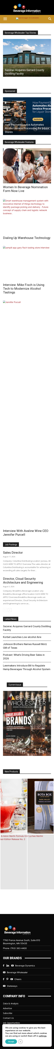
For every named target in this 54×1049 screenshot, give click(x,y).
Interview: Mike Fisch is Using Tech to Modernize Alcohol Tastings (23, 288)
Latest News (10, 619)
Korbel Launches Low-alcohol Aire (22, 637)
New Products (11, 771)
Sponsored (10, 91)
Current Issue (15, 685)
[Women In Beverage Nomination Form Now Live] (27, 165)
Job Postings (11, 544)
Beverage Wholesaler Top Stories (20, 33)
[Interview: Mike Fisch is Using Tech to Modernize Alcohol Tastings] (27, 263)
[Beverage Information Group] (27, 8)
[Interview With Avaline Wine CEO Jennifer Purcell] (27, 414)
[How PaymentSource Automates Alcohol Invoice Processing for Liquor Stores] (27, 116)
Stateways (12, 986)
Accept (11, 1041)
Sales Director (13, 552)
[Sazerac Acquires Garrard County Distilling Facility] (27, 58)
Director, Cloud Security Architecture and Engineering (23, 580)
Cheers (17, 979)
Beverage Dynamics (25, 965)
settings (42, 1036)
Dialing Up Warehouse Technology (26, 238)
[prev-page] (5, 610)
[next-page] (10, 610)
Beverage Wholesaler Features (19, 142)
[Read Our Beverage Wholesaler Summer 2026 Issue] (27, 723)
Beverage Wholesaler (17, 972)
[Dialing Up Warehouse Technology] (27, 216)
